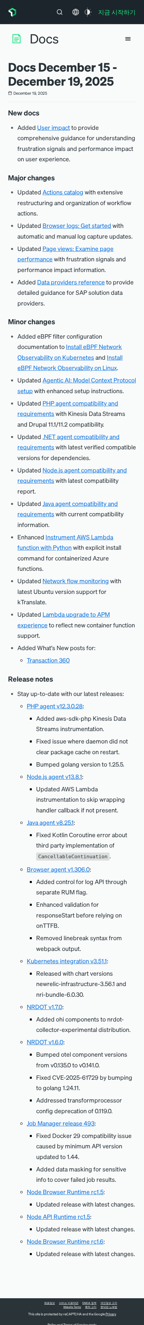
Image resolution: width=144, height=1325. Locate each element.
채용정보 (49, 1303)
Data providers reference (71, 282)
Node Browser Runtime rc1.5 (65, 1192)
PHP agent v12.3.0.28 (55, 706)
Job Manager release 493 (60, 1123)
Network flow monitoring (76, 581)
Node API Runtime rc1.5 (58, 1216)
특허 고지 (90, 1307)
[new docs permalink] (43, 113)
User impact (53, 127)
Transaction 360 (48, 660)
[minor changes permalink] (58, 322)
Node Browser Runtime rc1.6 (65, 1241)
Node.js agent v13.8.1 (54, 776)
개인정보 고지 (108, 1303)
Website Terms (72, 1307)
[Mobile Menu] (128, 39)
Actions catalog (63, 192)
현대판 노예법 (108, 1307)
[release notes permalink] (56, 679)
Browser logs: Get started (77, 225)
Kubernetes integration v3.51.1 (67, 961)
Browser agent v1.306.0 (58, 869)
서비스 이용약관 (68, 1303)
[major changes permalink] (58, 178)
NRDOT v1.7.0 (44, 1006)
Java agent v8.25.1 (50, 822)
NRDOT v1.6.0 (45, 1042)
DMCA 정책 (89, 1303)
